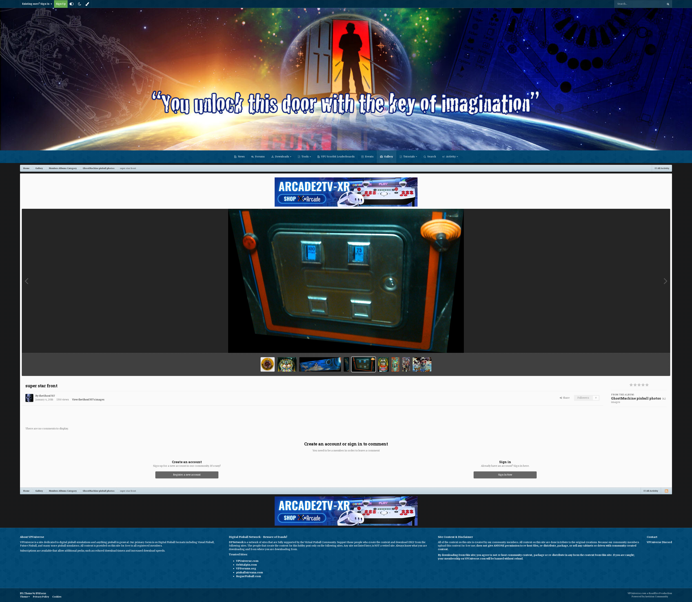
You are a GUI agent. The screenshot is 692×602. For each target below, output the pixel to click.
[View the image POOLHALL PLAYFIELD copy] (395, 364)
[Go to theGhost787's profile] (29, 398)
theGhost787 (47, 395)
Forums (259, 156)
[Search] (668, 4)
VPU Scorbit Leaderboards (338, 156)
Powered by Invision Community (650, 596)
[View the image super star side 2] (320, 364)
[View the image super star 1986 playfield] (383, 364)
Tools (305, 156)
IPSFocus (41, 593)
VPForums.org (246, 568)
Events (369, 156)
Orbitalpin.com (246, 564)
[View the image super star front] (363, 364)
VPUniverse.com (247, 561)
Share (566, 397)
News (241, 156)
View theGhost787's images (88, 399)
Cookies (56, 596)
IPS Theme (26, 593)
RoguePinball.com (248, 576)
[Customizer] (72, 4)
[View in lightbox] (346, 281)
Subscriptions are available (36, 550)
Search (431, 156)
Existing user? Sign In (36, 3)
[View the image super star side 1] (346, 364)
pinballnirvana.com (249, 572)
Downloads (281, 156)
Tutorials (409, 156)
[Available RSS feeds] (666, 490)
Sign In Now (505, 474)
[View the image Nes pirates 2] (422, 364)
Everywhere (652, 4)
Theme (24, 596)
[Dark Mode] (79, 4)
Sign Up (61, 3)
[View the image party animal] (268, 364)
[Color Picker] (87, 4)
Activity (451, 156)
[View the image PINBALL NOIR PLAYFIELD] (406, 364)
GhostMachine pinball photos (636, 398)
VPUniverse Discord (659, 542)
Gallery (388, 156)
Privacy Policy (41, 596)
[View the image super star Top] (287, 364)
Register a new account (187, 474)
